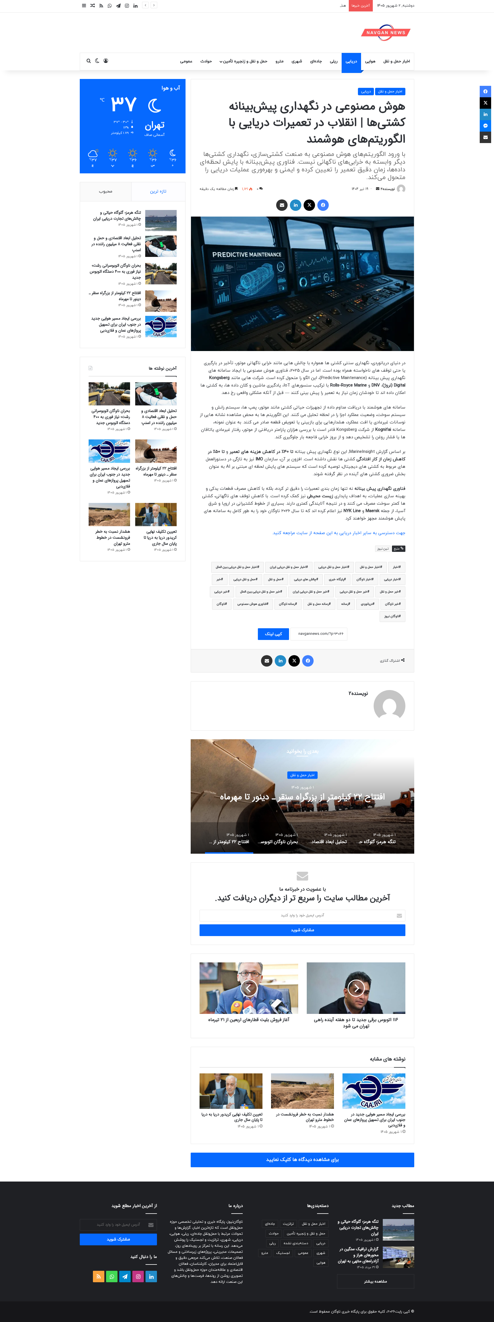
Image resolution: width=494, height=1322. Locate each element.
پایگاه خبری (336, 579)
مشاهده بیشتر (375, 1281)
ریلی (334, 61)
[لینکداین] (295, 205)
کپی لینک (273, 634)
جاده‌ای (316, 61)
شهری (297, 61)
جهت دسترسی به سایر (384, 533)
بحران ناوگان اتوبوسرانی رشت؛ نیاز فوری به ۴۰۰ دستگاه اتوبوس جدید (115, 271)
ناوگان (221, 604)
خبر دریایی (221, 592)
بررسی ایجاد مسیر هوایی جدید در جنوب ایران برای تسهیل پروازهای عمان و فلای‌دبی (374, 1119)
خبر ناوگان (392, 604)
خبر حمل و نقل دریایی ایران (310, 592)
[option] (302, 796)
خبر (218, 579)
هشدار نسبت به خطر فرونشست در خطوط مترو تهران (305, 5)
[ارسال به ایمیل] (377, 189)
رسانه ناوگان (287, 604)
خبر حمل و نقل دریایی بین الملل (260, 592)
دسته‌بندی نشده (296, 1243)
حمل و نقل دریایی (245, 579)
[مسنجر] (485, 126)
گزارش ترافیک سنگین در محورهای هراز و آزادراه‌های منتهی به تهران (358, 1255)
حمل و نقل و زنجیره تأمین (245, 61)
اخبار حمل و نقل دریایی (332, 567)
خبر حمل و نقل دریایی (353, 592)
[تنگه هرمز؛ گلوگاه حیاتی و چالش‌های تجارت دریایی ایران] (161, 220)
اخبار (396, 567)
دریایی (351, 61)
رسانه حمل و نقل (318, 604)
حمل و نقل (275, 579)
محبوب (105, 192)
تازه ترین (158, 192)
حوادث (206, 61)
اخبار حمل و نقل (396, 61)
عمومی (186, 61)
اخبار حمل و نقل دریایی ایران (288, 567)
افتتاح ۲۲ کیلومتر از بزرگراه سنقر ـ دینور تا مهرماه (115, 296)
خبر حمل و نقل (389, 592)
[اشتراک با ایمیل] (282, 205)
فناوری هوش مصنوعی (252, 604)
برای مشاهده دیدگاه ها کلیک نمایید (302, 1159)
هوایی (370, 61)
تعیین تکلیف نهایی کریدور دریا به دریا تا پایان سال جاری (232, 1117)
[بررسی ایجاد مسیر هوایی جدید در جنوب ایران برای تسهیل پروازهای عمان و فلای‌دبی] (373, 1091)
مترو (280, 61)
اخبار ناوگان (364, 579)
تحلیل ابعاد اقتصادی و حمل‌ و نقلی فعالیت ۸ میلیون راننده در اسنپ (116, 244)
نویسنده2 (388, 189)
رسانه (344, 604)
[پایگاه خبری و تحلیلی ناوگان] (386, 32)
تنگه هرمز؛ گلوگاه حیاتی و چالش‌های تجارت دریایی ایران (302, 797)
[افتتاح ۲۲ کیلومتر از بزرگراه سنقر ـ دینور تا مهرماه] (161, 301)
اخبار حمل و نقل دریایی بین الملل (236, 567)
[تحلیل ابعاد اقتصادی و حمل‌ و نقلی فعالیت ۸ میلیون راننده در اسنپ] (161, 246)
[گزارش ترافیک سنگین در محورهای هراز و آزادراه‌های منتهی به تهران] (398, 1257)
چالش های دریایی (305, 579)
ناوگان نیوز (391, 616)
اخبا (358, 533)
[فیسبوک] (323, 205)
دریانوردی (367, 604)
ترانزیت (288, 1224)
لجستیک (283, 1253)
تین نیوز (383, 548)
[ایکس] (309, 205)
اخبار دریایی (391, 579)
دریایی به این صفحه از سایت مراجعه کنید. (312, 533)
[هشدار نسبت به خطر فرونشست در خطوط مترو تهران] (302, 1091)
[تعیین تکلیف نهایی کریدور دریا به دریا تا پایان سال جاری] (231, 1091)
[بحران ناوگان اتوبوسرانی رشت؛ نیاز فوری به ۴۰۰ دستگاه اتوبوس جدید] (161, 273)
